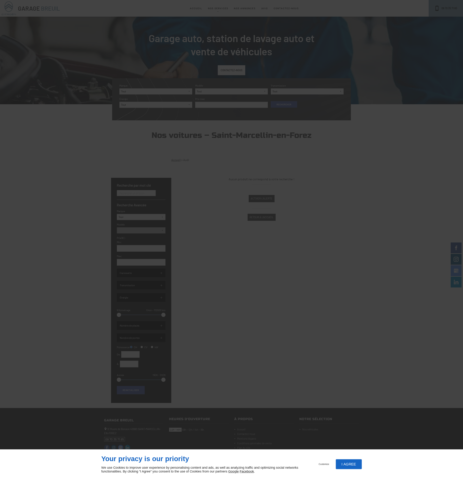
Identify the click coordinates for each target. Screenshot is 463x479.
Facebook (247, 471)
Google (233, 471)
